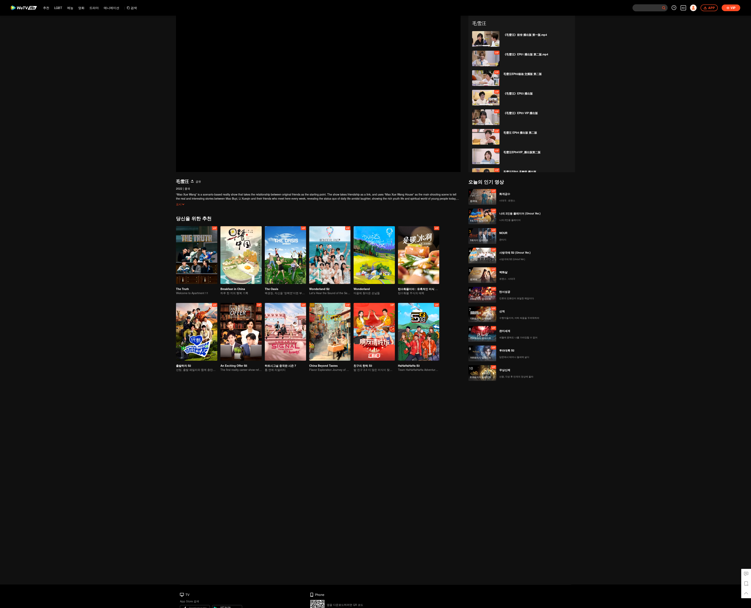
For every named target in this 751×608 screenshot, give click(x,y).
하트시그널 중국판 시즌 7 (280, 366)
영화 (81, 7)
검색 (134, 7)
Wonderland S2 (319, 289)
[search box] (663, 7)
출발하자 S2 (183, 366)
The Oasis (271, 289)
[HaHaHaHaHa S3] (418, 332)
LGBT (58, 7)
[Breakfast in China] (241, 255)
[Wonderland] (374, 255)
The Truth (182, 289)
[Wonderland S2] (329, 255)
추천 (46, 7)
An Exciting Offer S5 (233, 366)
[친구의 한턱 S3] (374, 332)
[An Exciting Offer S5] (241, 332)
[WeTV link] (24, 8)
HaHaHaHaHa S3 (409, 366)
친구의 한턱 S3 (363, 366)
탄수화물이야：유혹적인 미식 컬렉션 (420, 289)
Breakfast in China (232, 289)
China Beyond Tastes (323, 366)
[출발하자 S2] (196, 332)
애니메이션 (111, 7)
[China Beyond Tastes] (329, 332)
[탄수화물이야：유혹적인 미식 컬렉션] (418, 255)
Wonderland (362, 289)
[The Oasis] (285, 255)
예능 (70, 7)
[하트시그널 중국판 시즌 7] (285, 332)
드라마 (94, 7)
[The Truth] (196, 255)
